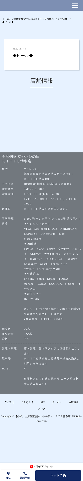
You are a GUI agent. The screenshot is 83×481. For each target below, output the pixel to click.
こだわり (10, 402)
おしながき (27, 402)
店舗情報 (74, 402)
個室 (42, 402)
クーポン (57, 402)
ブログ (41, 408)
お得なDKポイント (42, 466)
